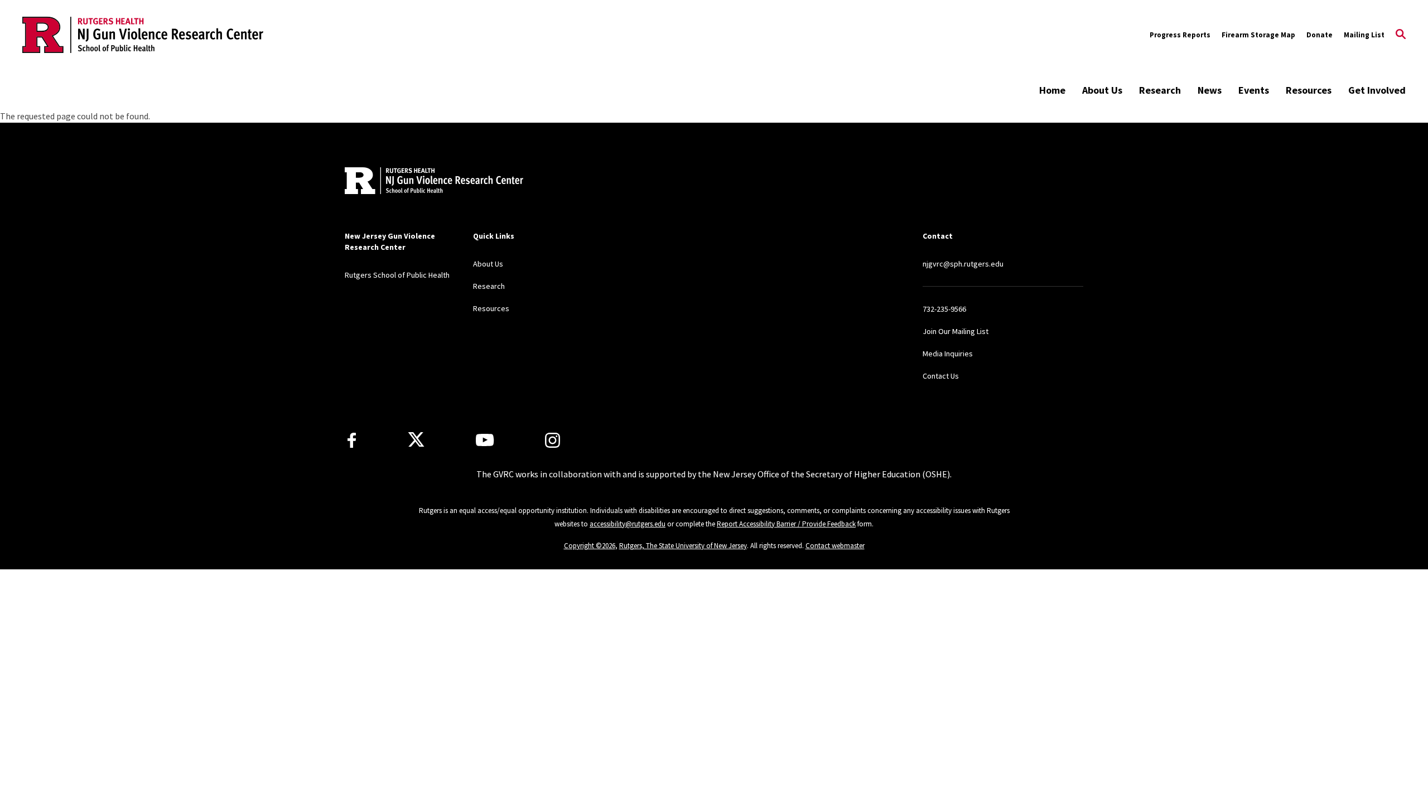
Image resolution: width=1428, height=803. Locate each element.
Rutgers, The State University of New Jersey (683, 545)
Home (1052, 90)
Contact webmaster (835, 545)
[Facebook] (352, 440)
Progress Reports (1180, 35)
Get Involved (1377, 90)
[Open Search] (1401, 35)
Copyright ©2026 (589, 545)
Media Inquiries (948, 354)
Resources (1308, 90)
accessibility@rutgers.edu (627, 524)
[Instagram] (552, 440)
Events (1253, 90)
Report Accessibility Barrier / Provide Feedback (786, 524)
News (1210, 90)
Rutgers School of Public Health (397, 275)
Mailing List (1364, 35)
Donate (1319, 35)
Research (1160, 90)
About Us (1102, 90)
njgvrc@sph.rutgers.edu (963, 264)
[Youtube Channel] (485, 440)
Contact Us (941, 376)
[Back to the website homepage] (142, 35)
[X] (416, 439)
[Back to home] (418, 182)
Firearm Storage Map (1258, 35)
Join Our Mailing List (955, 331)
